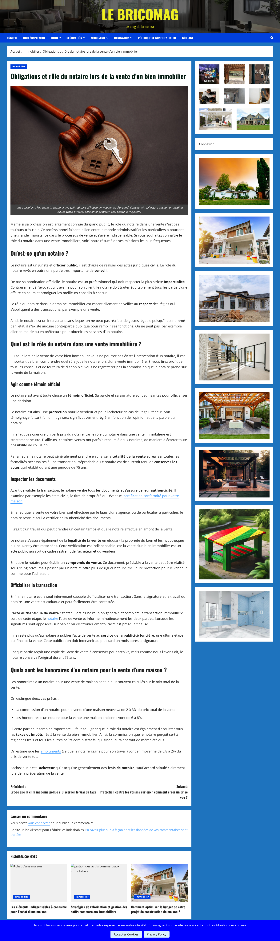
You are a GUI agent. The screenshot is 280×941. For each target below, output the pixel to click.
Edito (54, 37)
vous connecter (39, 823)
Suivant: (144, 792)
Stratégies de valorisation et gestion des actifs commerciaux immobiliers (99, 909)
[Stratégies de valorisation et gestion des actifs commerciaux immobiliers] (99, 883)
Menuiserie (98, 37)
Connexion (206, 144)
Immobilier (18, 66)
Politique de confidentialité (157, 37)
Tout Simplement (34, 37)
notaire (52, 618)
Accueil (12, 37)
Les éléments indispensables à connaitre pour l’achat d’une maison (38, 909)
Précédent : (53, 789)
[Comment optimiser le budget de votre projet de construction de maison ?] (159, 883)
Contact (187, 37)
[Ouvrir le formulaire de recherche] (271, 37)
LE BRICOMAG (140, 14)
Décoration (74, 37)
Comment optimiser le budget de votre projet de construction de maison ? (158, 909)
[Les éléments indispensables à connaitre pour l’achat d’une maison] (38, 883)
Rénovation (121, 37)
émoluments (51, 751)
